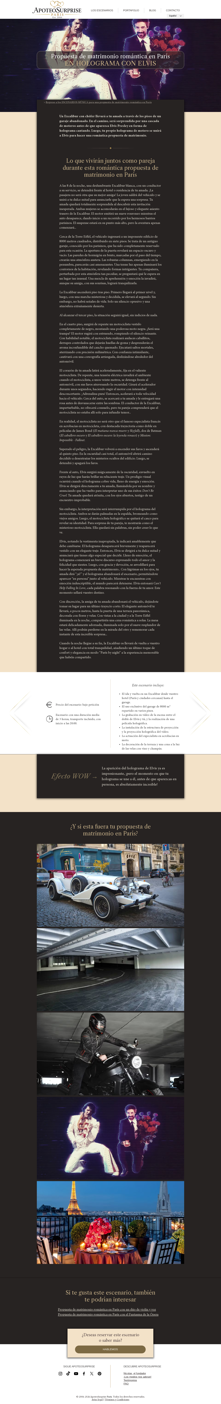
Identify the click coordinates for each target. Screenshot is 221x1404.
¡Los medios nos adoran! (137, 1376)
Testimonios (130, 1380)
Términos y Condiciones (117, 1399)
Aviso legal (97, 1399)
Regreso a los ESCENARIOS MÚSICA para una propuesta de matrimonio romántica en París (99, 102)
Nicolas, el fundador (135, 1373)
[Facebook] (83, 1373)
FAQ (126, 1383)
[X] (76, 1373)
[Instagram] (60, 1373)
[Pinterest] (99, 1373)
